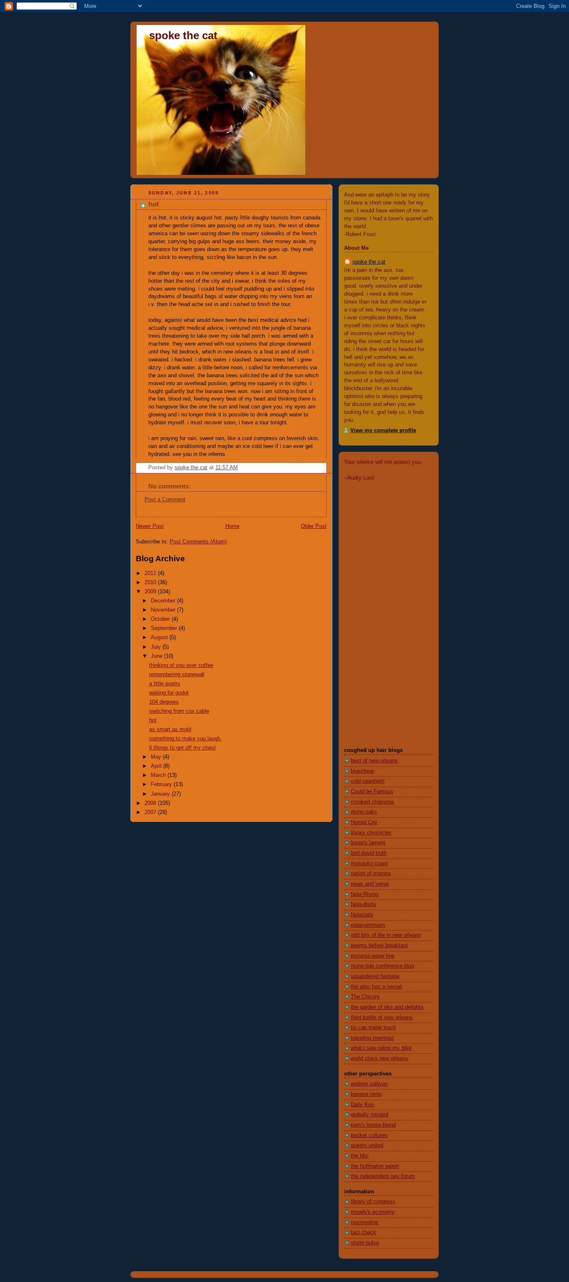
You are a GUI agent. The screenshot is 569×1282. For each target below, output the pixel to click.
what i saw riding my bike (381, 1048)
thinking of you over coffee (181, 665)
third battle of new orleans (382, 1018)
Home (232, 526)
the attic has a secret (376, 987)
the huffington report (375, 1166)
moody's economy (372, 1212)
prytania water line (372, 956)
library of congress (373, 1202)
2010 (151, 582)
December (164, 601)
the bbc (360, 1156)
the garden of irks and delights (387, 1007)
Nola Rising (364, 894)
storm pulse (365, 1243)
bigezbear (362, 771)
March (159, 775)
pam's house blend (373, 1125)
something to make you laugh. (185, 739)
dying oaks (364, 812)
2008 (151, 803)
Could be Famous (372, 791)
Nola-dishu (363, 904)
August (160, 637)
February (162, 784)
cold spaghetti (367, 781)
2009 (151, 592)
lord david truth (369, 853)
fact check (363, 1232)
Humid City (364, 822)
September (165, 628)
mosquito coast (369, 863)
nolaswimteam (368, 925)
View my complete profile (383, 430)
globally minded (369, 1115)
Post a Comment (165, 500)
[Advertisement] (369, 614)
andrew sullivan (369, 1084)
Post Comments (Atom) (198, 542)
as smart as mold (170, 729)
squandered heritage (375, 976)
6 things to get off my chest (182, 748)
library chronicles (371, 833)
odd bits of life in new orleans (386, 935)
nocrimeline (364, 1222)
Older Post (314, 526)
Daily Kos (362, 1105)
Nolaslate (362, 915)
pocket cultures (369, 1135)
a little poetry (164, 684)
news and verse (370, 884)
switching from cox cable (179, 711)
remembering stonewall (177, 674)
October (161, 619)
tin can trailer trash (373, 1028)
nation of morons (371, 873)
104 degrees (164, 702)
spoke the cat (183, 35)
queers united (367, 1145)
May (157, 757)
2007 (151, 812)
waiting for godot (169, 693)
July (156, 647)
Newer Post (150, 526)
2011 (151, 573)
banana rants (366, 1094)
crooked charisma (372, 802)
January (161, 794)
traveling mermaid (372, 1038)
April (157, 766)
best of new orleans (374, 761)
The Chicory (365, 997)
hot (153, 720)
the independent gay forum (383, 1176)
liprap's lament (368, 843)
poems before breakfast (379, 945)
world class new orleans (379, 1058)
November (164, 610)
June (157, 656)
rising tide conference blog (382, 966)
